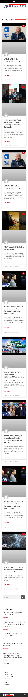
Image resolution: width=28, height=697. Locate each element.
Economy (7, 680)
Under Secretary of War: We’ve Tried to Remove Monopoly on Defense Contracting (14, 624)
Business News (9, 674)
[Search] (23, 597)
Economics (7, 678)
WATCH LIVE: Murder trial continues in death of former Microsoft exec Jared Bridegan (12, 655)
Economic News (9, 676)
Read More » (7, 75)
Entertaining (8, 682)
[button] (14, 1)
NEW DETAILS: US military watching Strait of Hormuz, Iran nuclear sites (13, 569)
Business (7, 672)
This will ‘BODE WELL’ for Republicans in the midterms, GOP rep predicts (14, 374)
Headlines (7, 684)
